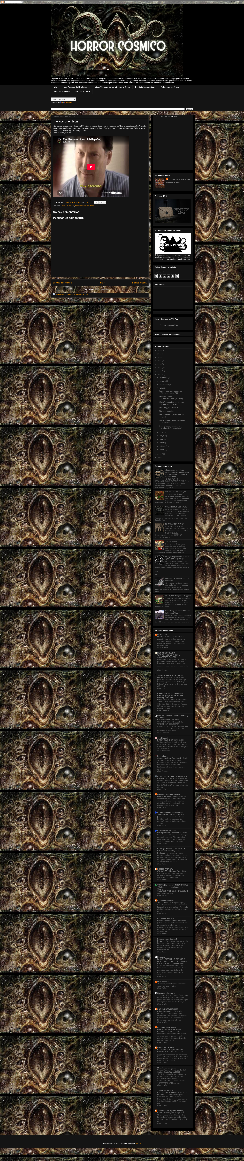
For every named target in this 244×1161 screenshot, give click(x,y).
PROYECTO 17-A (82, 91)
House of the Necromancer (168, 794)
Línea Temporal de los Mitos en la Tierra (112, 87)
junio (162, 432)
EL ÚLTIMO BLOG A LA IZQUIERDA (172, 776)
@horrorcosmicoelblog (169, 325)
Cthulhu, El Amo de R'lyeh (175, 492)
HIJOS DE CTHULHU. (166, 653)
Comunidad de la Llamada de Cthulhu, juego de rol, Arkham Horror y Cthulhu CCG (170, 695)
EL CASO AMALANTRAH (175, 524)
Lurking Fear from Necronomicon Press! (172, 833)
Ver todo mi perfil (173, 183)
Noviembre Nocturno (166, 993)
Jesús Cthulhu (171, 541)
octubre (163, 381)
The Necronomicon (166, 411)
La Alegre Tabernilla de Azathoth (171, 849)
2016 (159, 357)
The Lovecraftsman (165, 1090)
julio (161, 388)
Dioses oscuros (163, 700)
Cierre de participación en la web (169, 758)
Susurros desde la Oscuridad (170, 675)
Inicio (56, 87)
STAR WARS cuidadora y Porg (169, 871)
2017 (159, 354)
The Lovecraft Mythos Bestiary (170, 1111)
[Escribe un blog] (97, 202)
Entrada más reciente (62, 283)
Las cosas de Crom (165, 919)
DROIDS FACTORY (165, 869)
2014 (159, 364)
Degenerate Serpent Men (166, 796)
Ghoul (159, 1113)
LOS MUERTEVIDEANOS (167, 1009)
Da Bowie (161, 941)
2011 (159, 374)
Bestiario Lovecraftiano (145, 87)
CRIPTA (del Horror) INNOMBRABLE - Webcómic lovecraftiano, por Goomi (172, 887)
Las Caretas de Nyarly (166, 1027)
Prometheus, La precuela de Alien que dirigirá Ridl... (170, 392)
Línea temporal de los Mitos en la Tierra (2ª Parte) (177, 612)
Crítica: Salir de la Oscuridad (168, 720)
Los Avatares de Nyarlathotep (77, 87)
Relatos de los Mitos (170, 87)
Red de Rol (162, 635)
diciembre (164, 378)
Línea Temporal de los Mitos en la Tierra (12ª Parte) (171, 403)
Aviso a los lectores (164, 1011)
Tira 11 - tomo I (163, 903)
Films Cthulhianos (67, 206)
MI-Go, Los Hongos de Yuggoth (178, 596)
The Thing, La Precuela (168, 408)
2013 (159, 368)
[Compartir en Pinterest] (104, 202)
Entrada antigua (139, 283)
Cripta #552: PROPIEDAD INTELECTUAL (172, 891)
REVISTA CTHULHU (165, 1048)
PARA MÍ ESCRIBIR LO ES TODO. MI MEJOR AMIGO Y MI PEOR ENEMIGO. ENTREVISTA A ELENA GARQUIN (172, 961)
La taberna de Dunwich (167, 939)
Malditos (160, 637)
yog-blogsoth (163, 738)
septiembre (164, 384)
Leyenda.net (162, 756)
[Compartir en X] (99, 202)
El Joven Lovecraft (165, 900)
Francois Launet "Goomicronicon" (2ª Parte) (171, 398)
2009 (159, 457)
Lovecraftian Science (166, 831)
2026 (159, 350)
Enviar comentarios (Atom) (105, 289)
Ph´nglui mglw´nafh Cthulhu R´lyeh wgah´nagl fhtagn (177, 558)
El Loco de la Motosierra (179, 179)
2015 (159, 361)
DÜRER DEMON (163, 740)
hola (156, 572)
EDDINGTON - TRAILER (166, 778)
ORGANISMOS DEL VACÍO (176, 507)
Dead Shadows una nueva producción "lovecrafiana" (170, 427)
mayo (162, 436)
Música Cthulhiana (62, 91)
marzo (162, 443)
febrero (163, 446)
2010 (159, 454)
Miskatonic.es (163, 982)
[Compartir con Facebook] (102, 202)
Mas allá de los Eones (166, 1068)
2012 (159, 371)
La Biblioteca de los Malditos (170, 812)
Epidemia (161, 957)
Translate (68, 103)
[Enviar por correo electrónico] (95, 202)
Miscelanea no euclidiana (84, 206)
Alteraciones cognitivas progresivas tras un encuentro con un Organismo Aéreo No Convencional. (177, 473)
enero (162, 450)
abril (162, 439)
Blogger (138, 1143)
